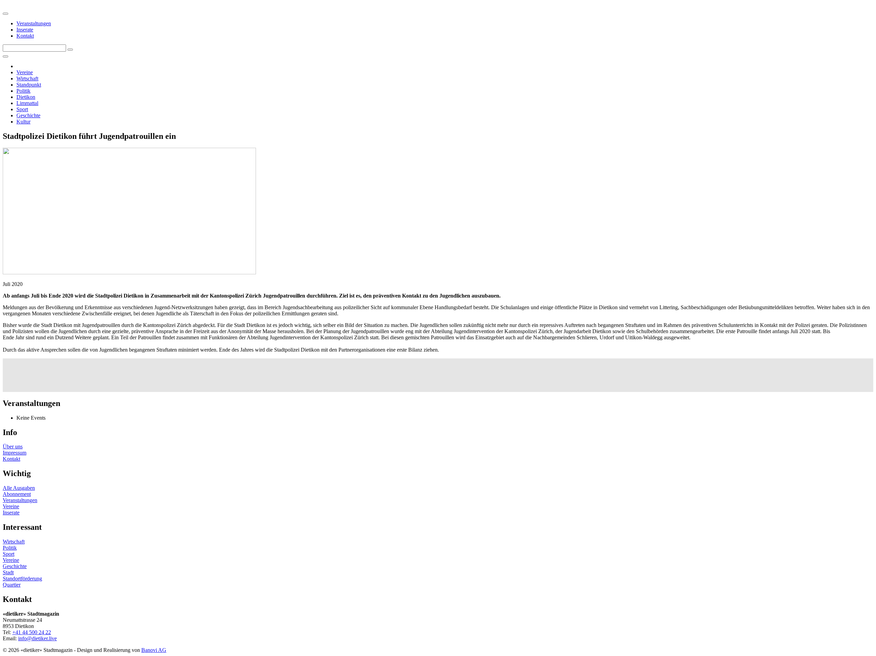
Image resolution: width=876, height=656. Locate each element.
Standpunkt (28, 85)
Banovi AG (153, 650)
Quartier (12, 585)
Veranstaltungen (33, 23)
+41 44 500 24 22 (31, 632)
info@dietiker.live (37, 638)
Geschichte (28, 115)
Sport (22, 109)
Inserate (24, 29)
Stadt (8, 572)
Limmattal (27, 103)
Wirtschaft (27, 78)
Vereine (24, 72)
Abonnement (17, 494)
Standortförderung (22, 578)
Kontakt (25, 36)
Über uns (13, 446)
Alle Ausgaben (19, 488)
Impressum (14, 453)
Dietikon (25, 97)
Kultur (23, 121)
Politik (23, 91)
